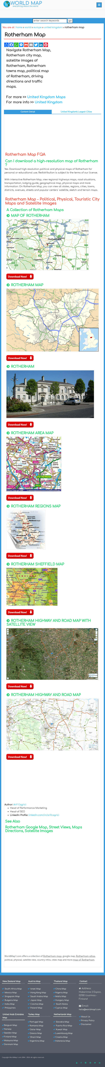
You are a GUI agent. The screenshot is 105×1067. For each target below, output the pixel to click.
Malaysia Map (11, 1041)
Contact (83, 981)
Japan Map (36, 1000)
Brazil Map (35, 1037)
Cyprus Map (61, 1008)
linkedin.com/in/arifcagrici (44, 815)
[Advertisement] (77, 68)
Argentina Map (37, 1041)
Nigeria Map (61, 993)
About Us (85, 1017)
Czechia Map (36, 1004)
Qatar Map (35, 1029)
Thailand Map (61, 981)
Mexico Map (11, 993)
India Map (10, 1004)
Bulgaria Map (11, 1000)
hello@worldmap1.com (90, 1009)
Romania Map (36, 1026)
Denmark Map (11, 1044)
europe (37, 27)
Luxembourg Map (64, 1033)
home (19, 27)
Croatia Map (61, 1037)
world (28, 27)
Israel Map (35, 989)
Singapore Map (12, 996)
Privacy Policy (87, 1021)
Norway (7, 1029)
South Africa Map (13, 989)
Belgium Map (10, 1025)
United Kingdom (48, 102)
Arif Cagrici (20, 804)
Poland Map (36, 1008)
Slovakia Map (62, 1022)
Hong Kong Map (38, 993)
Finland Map (10, 1037)
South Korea (62, 1004)
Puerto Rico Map (64, 1026)
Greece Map (36, 1033)
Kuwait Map (61, 1029)
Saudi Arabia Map (39, 996)
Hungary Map (62, 1000)
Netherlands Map (62, 1014)
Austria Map (34, 981)
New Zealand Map (12, 981)
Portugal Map (36, 1022)
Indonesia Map (62, 1041)
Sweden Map (10, 1033)
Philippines (10, 1008)
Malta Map (60, 996)
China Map (60, 989)
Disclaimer (86, 1024)
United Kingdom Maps (46, 97)
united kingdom (53, 27)
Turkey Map (34, 1014)
